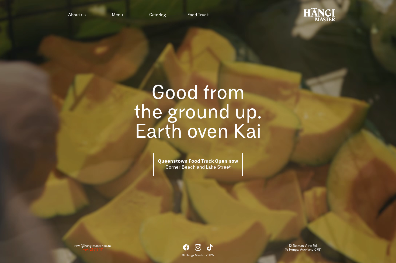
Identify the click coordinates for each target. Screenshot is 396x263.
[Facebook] (186, 247)
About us (77, 15)
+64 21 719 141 (93, 249)
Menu (117, 15)
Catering (157, 15)
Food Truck (198, 15)
